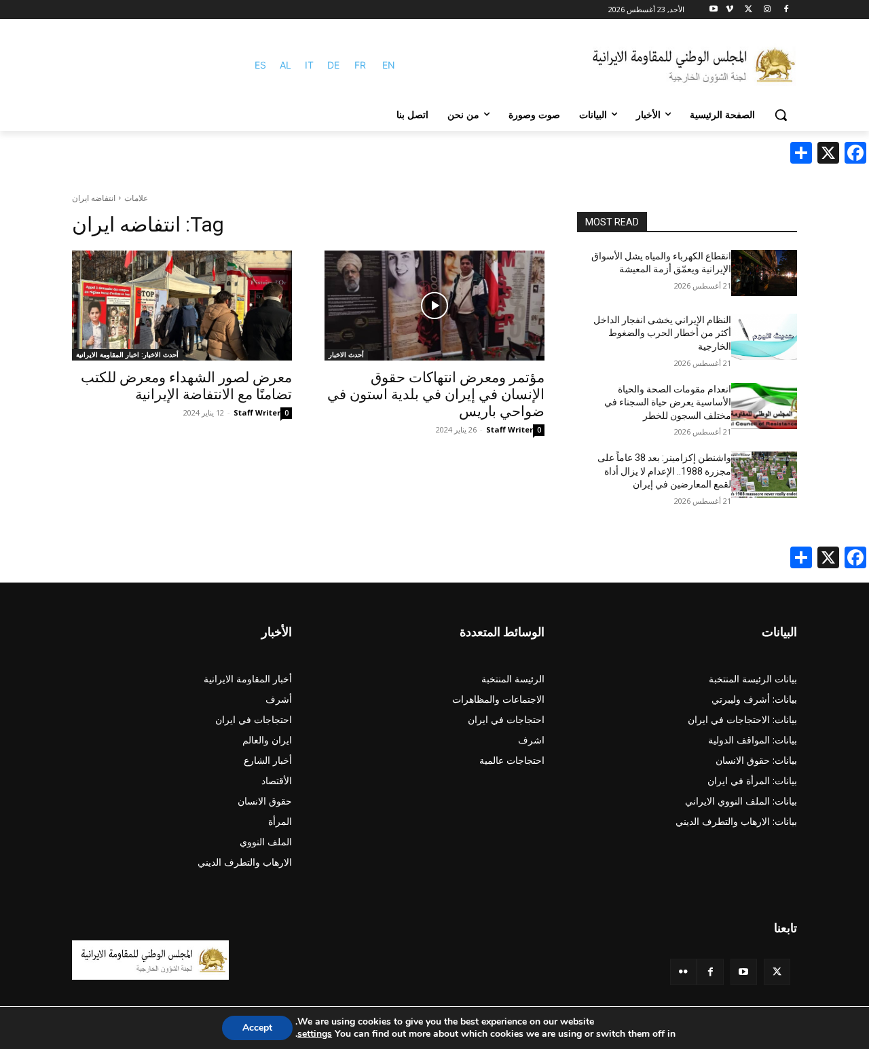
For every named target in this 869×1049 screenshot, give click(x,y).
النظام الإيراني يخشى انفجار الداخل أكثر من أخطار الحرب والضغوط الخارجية (662, 333)
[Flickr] (683, 972)
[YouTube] (744, 972)
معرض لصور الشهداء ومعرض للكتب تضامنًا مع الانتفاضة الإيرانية (186, 386)
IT (309, 65)
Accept (257, 1027)
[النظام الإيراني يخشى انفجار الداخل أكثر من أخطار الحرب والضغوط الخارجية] (764, 337)
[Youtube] (714, 10)
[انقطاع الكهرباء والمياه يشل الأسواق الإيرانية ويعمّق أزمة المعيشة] (764, 273)
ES (260, 65)
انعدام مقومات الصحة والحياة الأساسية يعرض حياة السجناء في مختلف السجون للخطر (667, 402)
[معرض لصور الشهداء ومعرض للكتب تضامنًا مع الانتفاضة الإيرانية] (182, 306)
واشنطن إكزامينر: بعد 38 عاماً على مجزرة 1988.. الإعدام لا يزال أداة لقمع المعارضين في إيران (664, 471)
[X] (748, 10)
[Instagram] (767, 10)
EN (388, 65)
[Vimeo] (729, 10)
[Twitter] (777, 972)
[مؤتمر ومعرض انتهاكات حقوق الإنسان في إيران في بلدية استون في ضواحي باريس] (434, 306)
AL (285, 65)
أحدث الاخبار (346, 354)
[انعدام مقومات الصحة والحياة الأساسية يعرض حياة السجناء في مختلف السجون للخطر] (764, 406)
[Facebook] (786, 10)
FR (360, 65)
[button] (780, 114)
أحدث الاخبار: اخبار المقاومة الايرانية (127, 354)
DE (333, 65)
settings (314, 1034)
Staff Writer (509, 429)
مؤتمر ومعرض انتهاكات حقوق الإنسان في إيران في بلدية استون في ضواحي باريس (435, 394)
